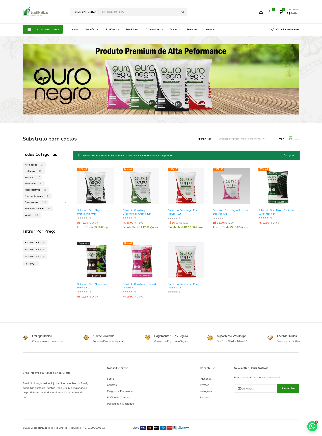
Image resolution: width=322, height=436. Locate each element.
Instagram (206, 391)
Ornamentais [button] (153, 29)
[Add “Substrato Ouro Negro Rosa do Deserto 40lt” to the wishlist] (245, 177)
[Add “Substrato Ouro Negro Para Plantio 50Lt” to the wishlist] (200, 251)
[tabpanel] (161, 79)
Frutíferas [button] (111, 29)
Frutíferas (34, 171)
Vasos (32, 215)
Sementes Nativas (37, 208)
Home (75, 29)
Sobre (110, 378)
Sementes (192, 29)
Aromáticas (91, 29)
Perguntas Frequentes (120, 391)
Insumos (209, 29)
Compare (289, 155)
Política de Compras (119, 397)
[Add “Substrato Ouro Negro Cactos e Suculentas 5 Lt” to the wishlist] (291, 177)
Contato (112, 384)
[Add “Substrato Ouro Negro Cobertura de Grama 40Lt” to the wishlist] (155, 177)
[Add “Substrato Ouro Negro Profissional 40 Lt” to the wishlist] (110, 177)
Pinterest (205, 397)
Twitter (204, 384)
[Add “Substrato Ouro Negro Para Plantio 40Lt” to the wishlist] (200, 177)
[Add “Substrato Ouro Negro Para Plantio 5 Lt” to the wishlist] (110, 251)
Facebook (205, 378)
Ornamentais (35, 202)
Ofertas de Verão (37, 196)
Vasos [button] (173, 29)
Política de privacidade (120, 403)
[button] (110, 186)
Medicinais (132, 29)
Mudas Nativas (36, 189)
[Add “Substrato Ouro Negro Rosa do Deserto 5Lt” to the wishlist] (155, 251)
